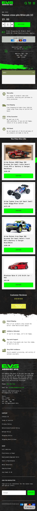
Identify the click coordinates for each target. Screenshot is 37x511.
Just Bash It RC (7, 472)
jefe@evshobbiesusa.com (16, 387)
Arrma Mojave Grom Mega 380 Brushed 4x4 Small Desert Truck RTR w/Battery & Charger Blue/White (17, 240)
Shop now (18, 175)
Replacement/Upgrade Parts (10, 457)
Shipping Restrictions (9, 439)
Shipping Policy (7, 435)
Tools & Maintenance (8, 461)
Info (19, 72)
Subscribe (31, 492)
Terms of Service (7, 420)
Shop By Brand (6, 468)
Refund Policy (6, 431)
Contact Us (5, 416)
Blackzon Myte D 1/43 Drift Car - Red (17, 277)
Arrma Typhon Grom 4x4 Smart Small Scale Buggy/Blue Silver (18, 202)
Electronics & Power (8, 453)
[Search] (26, 3)
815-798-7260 (27, 47)
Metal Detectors (7, 464)
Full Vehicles (6, 449)
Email (26, 48)
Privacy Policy (7, 424)
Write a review (18, 306)
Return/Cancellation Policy (11, 428)
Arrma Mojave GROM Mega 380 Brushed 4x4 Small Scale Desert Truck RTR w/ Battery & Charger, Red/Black (17, 165)
